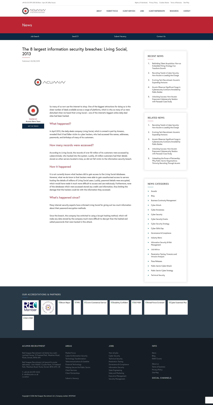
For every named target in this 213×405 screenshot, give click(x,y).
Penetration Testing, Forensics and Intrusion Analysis (164, 255)
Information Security (116, 367)
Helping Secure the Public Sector (77, 367)
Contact (186, 11)
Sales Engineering (115, 370)
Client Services (129, 11)
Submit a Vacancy (72, 378)
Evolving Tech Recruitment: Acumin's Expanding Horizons (166, 81)
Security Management (117, 379)
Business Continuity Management (163, 200)
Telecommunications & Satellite (77, 361)
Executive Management (117, 376)
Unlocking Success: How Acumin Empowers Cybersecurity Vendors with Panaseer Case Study (165, 99)
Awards (154, 191)
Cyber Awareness (157, 210)
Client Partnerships (157, 11)
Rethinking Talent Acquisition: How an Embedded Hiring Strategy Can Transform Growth (166, 65)
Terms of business (158, 367)
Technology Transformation (75, 358)
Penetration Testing (116, 361)
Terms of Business (176, 3)
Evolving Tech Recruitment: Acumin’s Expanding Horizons (166, 133)
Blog (153, 196)
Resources (174, 11)
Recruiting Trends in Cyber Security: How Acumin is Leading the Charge (165, 74)
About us (155, 364)
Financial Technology (73, 364)
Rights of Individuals (141, 3)
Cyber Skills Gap (157, 228)
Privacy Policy (153, 3)
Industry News (156, 237)
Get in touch (33, 126)
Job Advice (155, 249)
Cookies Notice (164, 3)
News (154, 353)
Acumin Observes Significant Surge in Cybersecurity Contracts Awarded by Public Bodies (166, 89)
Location (25, 377)
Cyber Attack (156, 205)
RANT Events (157, 358)
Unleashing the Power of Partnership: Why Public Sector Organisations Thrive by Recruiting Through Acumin (166, 160)
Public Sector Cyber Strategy (162, 270)
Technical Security (158, 275)
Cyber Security (156, 214)
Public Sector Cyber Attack (161, 266)
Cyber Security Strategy (160, 224)
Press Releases (156, 261)
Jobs (142, 11)
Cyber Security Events (159, 219)
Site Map (186, 3)
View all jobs (113, 353)
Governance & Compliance (161, 233)
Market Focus (112, 11)
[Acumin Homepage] (34, 11)
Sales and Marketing (116, 373)
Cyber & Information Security (76, 356)
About (99, 11)
